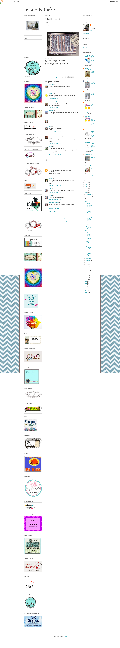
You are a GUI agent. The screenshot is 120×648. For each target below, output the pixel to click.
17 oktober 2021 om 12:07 (55, 192)
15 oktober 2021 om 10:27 (55, 165)
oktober (88, 200)
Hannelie (51, 84)
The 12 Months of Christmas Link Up (89, 56)
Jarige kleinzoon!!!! (88, 227)
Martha (50, 146)
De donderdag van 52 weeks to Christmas (88, 218)
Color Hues (87, 103)
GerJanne (51, 93)
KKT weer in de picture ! (88, 212)
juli (87, 262)
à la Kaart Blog (88, 165)
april (87, 268)
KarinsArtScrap (53, 158)
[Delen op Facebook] (71, 77)
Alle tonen (94, 175)
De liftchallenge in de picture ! (88, 248)
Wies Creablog (88, 92)
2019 (86, 279)
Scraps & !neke (39, 9)
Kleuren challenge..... (88, 243)
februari (88, 273)
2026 (86, 182)
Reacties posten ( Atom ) (66, 221)
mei (87, 266)
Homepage (62, 218)
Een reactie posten (51, 211)
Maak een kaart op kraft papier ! (88, 254)
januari (87, 275)
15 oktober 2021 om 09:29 (55, 155)
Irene (50, 126)
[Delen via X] (69, 77)
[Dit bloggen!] (67, 77)
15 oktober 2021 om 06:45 (55, 90)
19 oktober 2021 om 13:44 (55, 208)
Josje (50, 188)
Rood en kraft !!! (87, 223)
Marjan (50, 195)
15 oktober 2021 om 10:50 (55, 175)
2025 (86, 184)
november (88, 196)
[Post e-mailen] (62, 77)
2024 (86, 186)
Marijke (51, 178)
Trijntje (50, 119)
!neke (92, 25)
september (88, 258)
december (88, 194)
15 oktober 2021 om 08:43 (55, 123)
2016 (86, 286)
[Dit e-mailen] (65, 77)
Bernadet (51, 110)
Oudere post (76, 218)
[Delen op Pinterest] (73, 77)
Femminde (51, 168)
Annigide (87, 81)
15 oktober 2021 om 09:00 (55, 143)
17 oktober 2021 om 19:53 (55, 199)
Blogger (65, 636)
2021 (86, 192)
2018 (86, 282)
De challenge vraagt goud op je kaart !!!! (88, 207)
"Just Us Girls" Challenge (88, 142)
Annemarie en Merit (54, 101)
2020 (86, 277)
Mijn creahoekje (89, 154)
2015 (86, 288)
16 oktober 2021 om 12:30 (55, 185)
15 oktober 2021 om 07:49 (55, 107)
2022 (86, 190)
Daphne (51, 134)
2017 (86, 284)
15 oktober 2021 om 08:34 (55, 116)
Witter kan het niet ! (88, 202)
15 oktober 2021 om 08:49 (55, 131)
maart (87, 271)
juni (87, 264)
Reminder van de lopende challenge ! (88, 237)
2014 (86, 290)
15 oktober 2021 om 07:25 (55, 98)
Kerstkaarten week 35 (93, 84)
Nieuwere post (49, 218)
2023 (86, 188)
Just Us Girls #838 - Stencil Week (92, 134)
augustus (88, 260)
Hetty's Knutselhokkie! (88, 69)
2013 (86, 292)
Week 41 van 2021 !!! (88, 231)
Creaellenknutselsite (54, 202)
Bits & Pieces (88, 130)
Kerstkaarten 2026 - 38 (93, 95)
